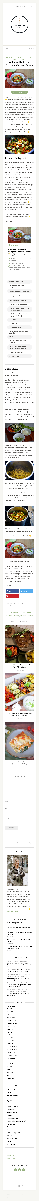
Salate (9, 1130)
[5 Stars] (13, 253)
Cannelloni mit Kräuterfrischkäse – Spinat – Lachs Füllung (19, 763)
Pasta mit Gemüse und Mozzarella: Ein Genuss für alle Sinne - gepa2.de (18, 962)
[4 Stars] (12, 253)
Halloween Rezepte (13, 1112)
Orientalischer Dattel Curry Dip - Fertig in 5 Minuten (20, 615)
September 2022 (12, 1023)
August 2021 (11, 1058)
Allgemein (19, 57)
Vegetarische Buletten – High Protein (18, 928)
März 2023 (10, 1012)
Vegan (9, 1141)
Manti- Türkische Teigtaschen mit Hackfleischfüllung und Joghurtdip (17, 990)
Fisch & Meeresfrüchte (14, 1104)
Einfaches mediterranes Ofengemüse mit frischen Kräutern (20, 714)
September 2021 (12, 1055)
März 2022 (10, 1038)
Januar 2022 (11, 1044)
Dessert (9, 1098)
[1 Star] (8, 253)
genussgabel (20, 603)
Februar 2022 (11, 1041)
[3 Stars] (10, 253)
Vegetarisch (11, 1144)
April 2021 (10, 1070)
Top (32, 1197)
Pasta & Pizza (11, 1124)
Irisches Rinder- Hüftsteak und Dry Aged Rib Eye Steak (19, 666)
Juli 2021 (9, 1061)
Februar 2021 (11, 1075)
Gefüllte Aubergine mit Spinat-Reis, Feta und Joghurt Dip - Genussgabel (19, 975)
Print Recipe (14, 245)
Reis (8, 1127)
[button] (12, 591)
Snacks (9, 1136)
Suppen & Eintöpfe (13, 1138)
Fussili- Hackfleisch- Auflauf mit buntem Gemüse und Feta (19, 970)
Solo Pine (17, 1194)
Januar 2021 (11, 1078)
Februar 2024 (11, 1006)
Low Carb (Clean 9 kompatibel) (19, 59)
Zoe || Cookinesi (11, 970)
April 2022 (10, 1035)
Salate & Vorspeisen (13, 1133)
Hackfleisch (28, 57)
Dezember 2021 (12, 1046)
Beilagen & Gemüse (13, 1095)
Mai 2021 (9, 1067)
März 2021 (10, 1072)
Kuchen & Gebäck (12, 1118)
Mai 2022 (9, 1032)
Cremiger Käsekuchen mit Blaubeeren (20, 612)
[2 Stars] (9, 253)
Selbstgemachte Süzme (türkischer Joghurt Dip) (19, 985)
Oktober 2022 (11, 1020)
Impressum (10, 1156)
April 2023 (10, 1009)
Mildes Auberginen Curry (14, 923)
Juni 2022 (10, 1029)
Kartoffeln (10, 1115)
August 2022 (11, 1026)
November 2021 (12, 1049)
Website (7, 819)
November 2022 (12, 1017)
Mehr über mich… (13, 911)
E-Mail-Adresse (9, 810)
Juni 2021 (10, 1064)
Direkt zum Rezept (19, 92)
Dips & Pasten (11, 1101)
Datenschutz (11, 1158)
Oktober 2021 (11, 1052)
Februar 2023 (11, 1015)
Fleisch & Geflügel (12, 1107)
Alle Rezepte (10, 57)
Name (7, 801)
